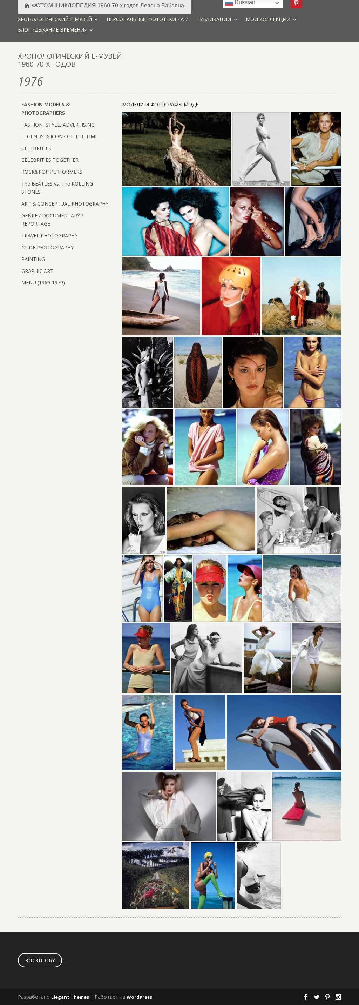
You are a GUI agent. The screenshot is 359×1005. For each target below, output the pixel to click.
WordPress (139, 997)
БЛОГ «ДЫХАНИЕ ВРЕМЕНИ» (52, 30)
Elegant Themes (70, 997)
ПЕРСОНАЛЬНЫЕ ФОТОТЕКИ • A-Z (148, 19)
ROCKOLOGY (40, 960)
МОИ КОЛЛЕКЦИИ (268, 19)
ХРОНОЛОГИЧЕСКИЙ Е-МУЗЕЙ (55, 19)
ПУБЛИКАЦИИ (213, 19)
